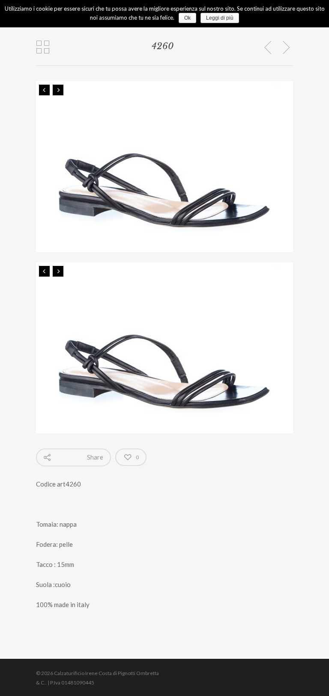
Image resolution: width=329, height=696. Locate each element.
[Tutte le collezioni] (43, 47)
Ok (187, 18)
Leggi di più (219, 18)
